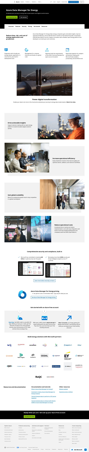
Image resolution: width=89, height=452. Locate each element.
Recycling (66, 449)
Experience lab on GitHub (66, 392)
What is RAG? (74, 443)
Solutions (34, 2)
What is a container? (75, 441)
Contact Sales (64, 2)
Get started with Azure (73, 2)
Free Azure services (22, 432)
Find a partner (47, 433)
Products (27, 2)
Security (24, 26)
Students (60, 434)
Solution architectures (36, 433)
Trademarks (54, 449)
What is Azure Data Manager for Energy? (42, 389)
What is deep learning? (76, 434)
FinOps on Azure (22, 436)
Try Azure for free (12, 17)
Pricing (30, 26)
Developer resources (62, 432)
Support (58, 2)
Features (17, 26)
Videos (60, 442)
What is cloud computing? (76, 427)
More (39, 2)
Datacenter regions (7, 434)
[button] (79, 449)
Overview (11, 26)
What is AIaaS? (74, 436)
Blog (59, 430)
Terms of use (47, 449)
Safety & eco (60, 449)
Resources (44, 26)
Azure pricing (21, 430)
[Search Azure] (51, 1)
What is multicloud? (75, 430)
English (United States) (11, 447)
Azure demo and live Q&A (36, 437)
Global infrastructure (8, 432)
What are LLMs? (75, 438)
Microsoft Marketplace (48, 431)
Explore (22, 2)
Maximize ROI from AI (23, 438)
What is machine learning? (77, 432)
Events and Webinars (62, 436)
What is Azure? (7, 427)
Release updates (63, 389)
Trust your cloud (7, 436)
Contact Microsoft (36, 449)
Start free (11, 322)
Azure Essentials (7, 438)
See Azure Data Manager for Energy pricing (44, 297)
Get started (23, 17)
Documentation (61, 427)
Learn (54, 2)
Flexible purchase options (23, 434)
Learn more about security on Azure (45, 280)
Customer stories (7, 441)
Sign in (82, 2)
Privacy (42, 449)
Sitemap (29, 449)
